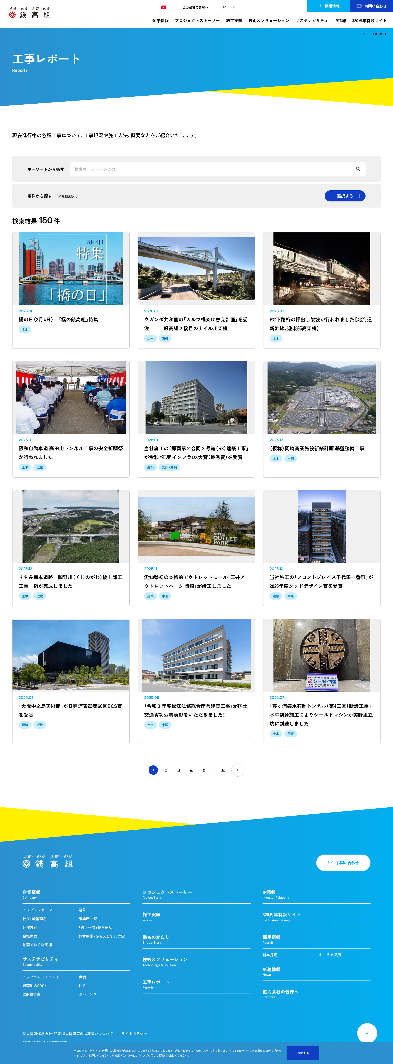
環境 (82, 977)
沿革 (82, 910)
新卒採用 (270, 955)
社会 (82, 985)
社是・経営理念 (35, 918)
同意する (303, 1053)
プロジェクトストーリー (197, 20)
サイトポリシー (134, 1033)
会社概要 (30, 936)
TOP (362, 34)
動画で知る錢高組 (37, 944)
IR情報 (340, 20)
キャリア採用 (330, 955)
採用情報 (332, 6)
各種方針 (30, 927)
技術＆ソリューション (268, 20)
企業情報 (160, 20)
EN (233, 7)
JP (224, 7)
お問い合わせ (376, 6)
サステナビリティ (312, 20)
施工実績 (234, 20)
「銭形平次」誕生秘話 (95, 927)
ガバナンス (88, 994)
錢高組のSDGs (34, 985)
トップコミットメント (41, 977)
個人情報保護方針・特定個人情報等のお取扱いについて (68, 1033)
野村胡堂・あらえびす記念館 (102, 936)
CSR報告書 (32, 994)
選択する (345, 196)
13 (223, 770)
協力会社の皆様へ (195, 7)
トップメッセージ (37, 910)
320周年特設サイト (369, 20)
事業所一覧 (88, 918)
